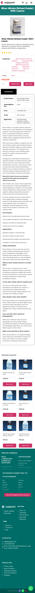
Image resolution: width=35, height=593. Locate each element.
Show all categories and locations (17, 495)
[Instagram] (26, 590)
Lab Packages (24, 457)
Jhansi (19, 491)
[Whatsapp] (23, 590)
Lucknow (4, 487)
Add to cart (15, 84)
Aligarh (20, 484)
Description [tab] (9, 92)
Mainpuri (20, 487)
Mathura (20, 482)
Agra (3, 480)
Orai (19, 489)
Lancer (13, 75)
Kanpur (4, 491)
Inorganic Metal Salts (22, 63)
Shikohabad (5, 489)
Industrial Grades (27, 61)
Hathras (4, 482)
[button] (26, 3)
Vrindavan (5, 484)
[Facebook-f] (19, 590)
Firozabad (20, 480)
